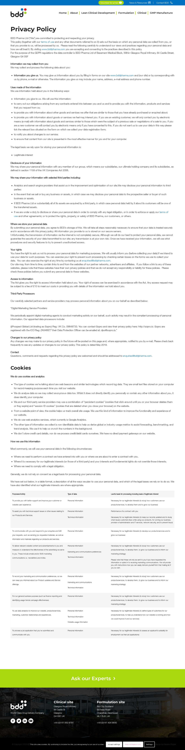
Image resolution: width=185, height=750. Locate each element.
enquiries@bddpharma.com (96, 260)
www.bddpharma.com (53, 49)
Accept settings (114, 744)
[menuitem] (111, 3)
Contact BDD (162, 2)
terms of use (47, 41)
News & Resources (138, 2)
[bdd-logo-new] (19, 13)
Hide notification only (133, 744)
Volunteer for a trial (109, 2)
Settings (149, 744)
